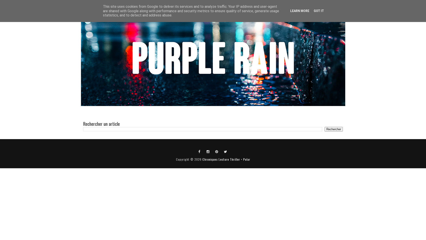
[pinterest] (216, 151)
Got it (319, 11)
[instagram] (208, 151)
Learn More (299, 11)
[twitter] (225, 151)
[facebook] (199, 151)
